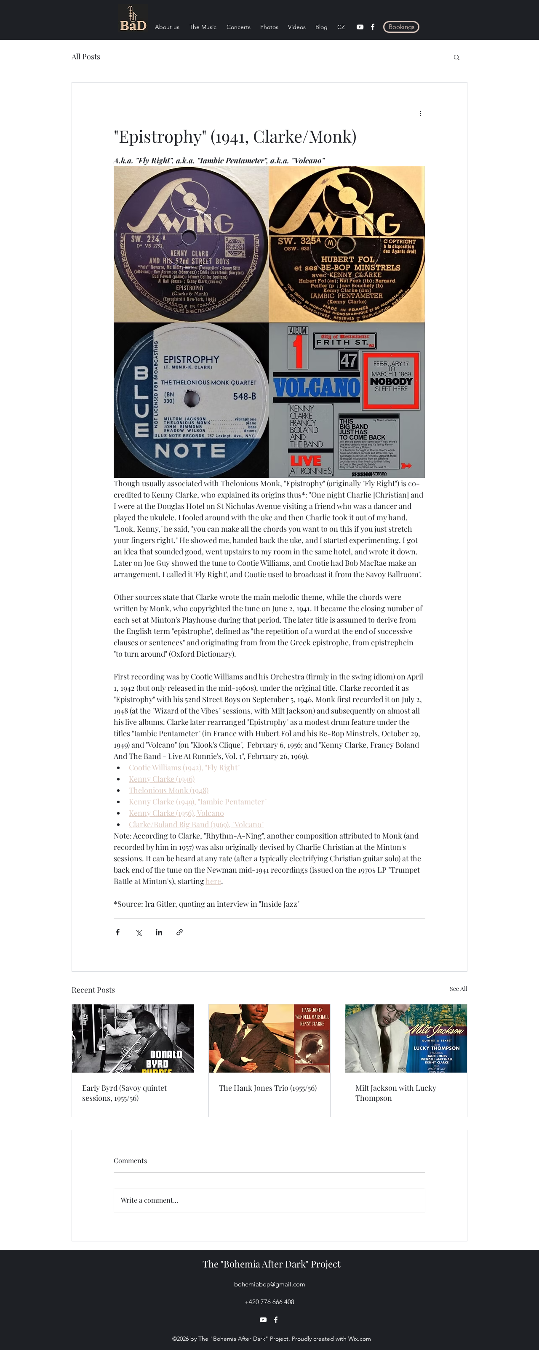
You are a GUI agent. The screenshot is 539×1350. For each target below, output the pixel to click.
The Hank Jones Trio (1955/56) (268, 1088)
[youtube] (360, 27)
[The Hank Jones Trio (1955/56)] (270, 1038)
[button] (457, 56)
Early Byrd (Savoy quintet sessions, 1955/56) (124, 1093)
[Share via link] (180, 932)
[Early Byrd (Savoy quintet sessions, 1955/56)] (133, 1038)
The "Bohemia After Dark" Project (272, 1263)
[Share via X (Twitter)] (138, 932)
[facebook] (372, 27)
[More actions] (420, 113)
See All (458, 989)
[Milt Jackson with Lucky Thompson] (406, 1038)
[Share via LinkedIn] (159, 932)
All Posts (86, 56)
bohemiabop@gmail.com (269, 1284)
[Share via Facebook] (118, 932)
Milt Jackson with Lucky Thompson (395, 1093)
